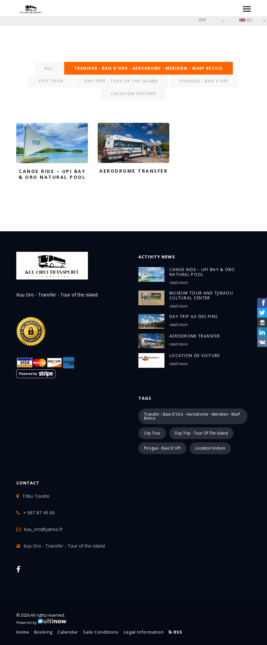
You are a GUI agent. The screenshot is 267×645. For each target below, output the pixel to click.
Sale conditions (101, 632)
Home (22, 632)
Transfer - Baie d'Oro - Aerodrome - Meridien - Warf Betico (148, 68)
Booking (43, 632)
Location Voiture (133, 93)
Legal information (144, 632)
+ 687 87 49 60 (39, 512)
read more (178, 282)
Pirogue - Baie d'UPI (204, 81)
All (49, 68)
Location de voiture (194, 355)
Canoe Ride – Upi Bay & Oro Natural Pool (202, 272)
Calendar (67, 632)
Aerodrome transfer (194, 336)
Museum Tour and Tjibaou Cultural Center (201, 295)
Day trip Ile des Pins (193, 316)
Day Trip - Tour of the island (121, 81)
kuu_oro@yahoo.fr (43, 529)
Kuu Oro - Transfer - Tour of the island (64, 546)
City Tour (51, 81)
